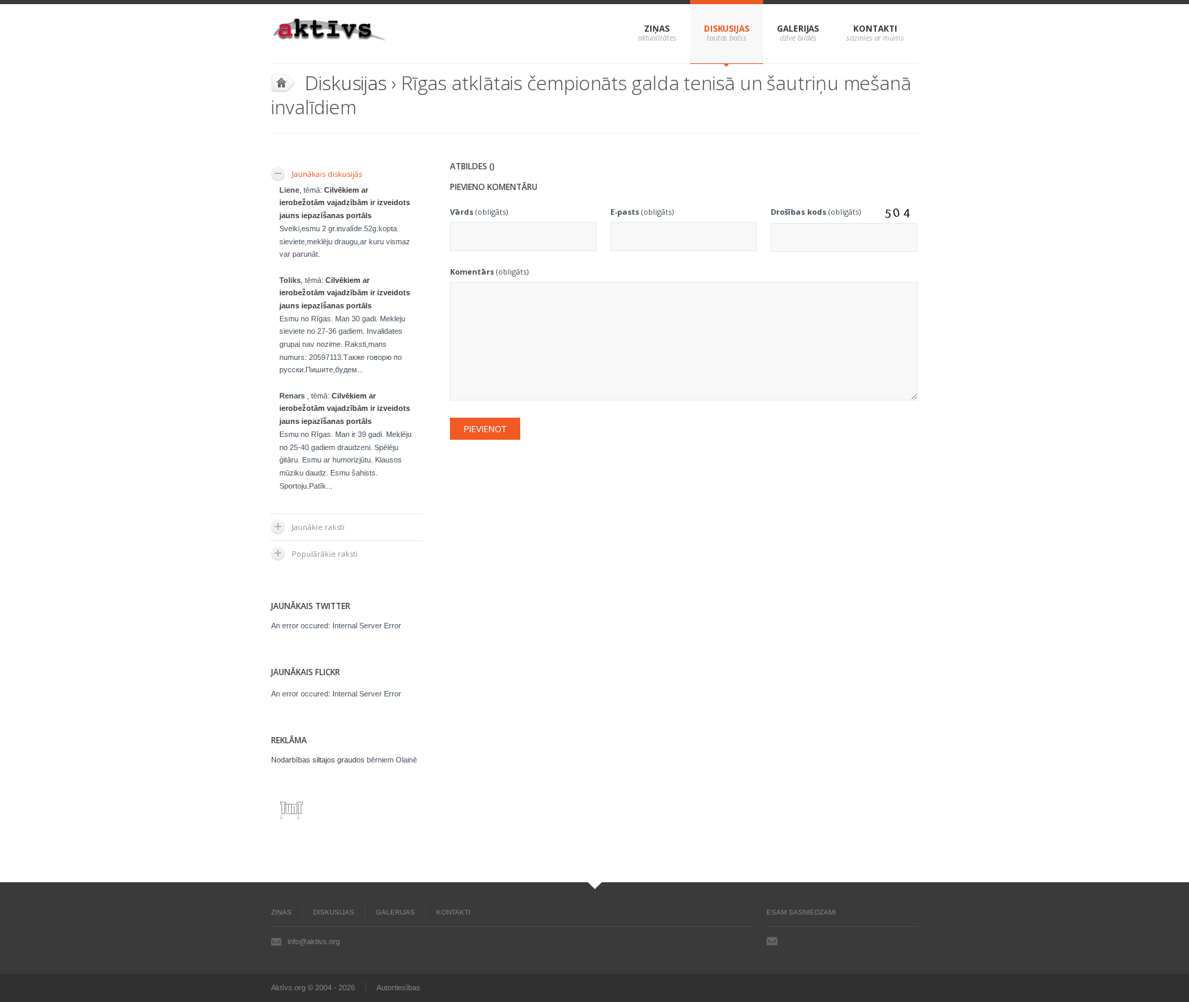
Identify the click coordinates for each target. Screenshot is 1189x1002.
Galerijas (798, 28)
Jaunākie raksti (318, 527)
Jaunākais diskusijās (327, 174)
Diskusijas (726, 28)
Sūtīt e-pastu (772, 940)
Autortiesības (398, 987)
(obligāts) (479, 211)
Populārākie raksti (325, 553)
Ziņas (657, 28)
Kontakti (875, 28)
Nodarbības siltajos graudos (318, 760)
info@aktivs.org (314, 941)
